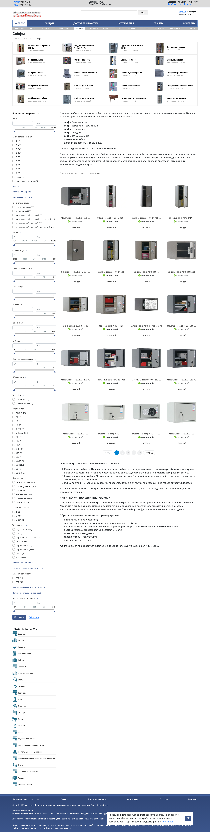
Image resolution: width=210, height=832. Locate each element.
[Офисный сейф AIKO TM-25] (111, 304)
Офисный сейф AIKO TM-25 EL (181, 272)
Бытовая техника (25, 785)
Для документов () (26, 486)
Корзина (182, 12)
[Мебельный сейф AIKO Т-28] (182, 412)
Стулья (21, 765)
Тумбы (21, 778)
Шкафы (33, 28)
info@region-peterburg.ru (179, 4)
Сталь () (20, 553)
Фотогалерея (126, 23)
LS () (18, 425)
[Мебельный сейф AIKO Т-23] (75, 412)
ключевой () (23, 211)
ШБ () (19, 457)
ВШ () (19, 437)
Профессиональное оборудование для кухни (36, 758)
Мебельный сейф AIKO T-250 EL (181, 326)
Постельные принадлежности (30, 752)
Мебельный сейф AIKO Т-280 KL (146, 380)
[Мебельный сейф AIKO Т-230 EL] (75, 196)
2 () (18, 145)
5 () (18, 157)
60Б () (19, 582)
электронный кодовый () (29, 223)
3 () (18, 149)
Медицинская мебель (27, 739)
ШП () (19, 468)
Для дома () (22, 399)
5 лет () (20, 519)
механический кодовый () (29, 215)
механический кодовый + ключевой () (35, 219)
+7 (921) (21, 4)
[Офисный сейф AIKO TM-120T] (111, 196)
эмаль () (21, 557)
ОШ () (19, 449)
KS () (18, 421)
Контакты (189, 23)
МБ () (19, 441)
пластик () (21, 541)
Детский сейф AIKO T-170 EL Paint (146, 326)
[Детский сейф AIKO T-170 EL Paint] (146, 304)
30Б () (19, 578)
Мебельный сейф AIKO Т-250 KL (181, 380)
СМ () (19, 453)
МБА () (19, 445)
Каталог (20, 23)
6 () (18, 161)
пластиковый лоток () (27, 181)
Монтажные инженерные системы (32, 745)
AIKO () (21, 413)
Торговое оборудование (28, 772)
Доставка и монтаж (85, 23)
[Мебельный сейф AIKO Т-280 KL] (146, 358)
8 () (18, 169)
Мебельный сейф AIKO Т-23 (75, 434)
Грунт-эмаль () (24, 529)
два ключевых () (25, 207)
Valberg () (22, 433)
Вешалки (190, 28)
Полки (20, 719)
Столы (106, 28)
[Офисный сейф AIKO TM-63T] (111, 250)
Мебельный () (24, 494)
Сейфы (79, 28)
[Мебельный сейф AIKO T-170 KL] (75, 358)
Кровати (45, 28)
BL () (18, 417)
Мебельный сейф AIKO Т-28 (181, 434)
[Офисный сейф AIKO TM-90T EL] (146, 196)
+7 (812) (21, 2)
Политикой (167, 821)
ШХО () (20, 472)
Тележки (119, 28)
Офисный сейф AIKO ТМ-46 (146, 272)
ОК (188, 818)
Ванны (20, 732)
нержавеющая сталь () (28, 537)
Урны (145, 28)
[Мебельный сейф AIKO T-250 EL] (182, 304)
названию (94, 173)
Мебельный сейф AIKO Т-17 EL (146, 434)
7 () (18, 165)
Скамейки (133, 28)
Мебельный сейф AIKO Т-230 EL (75, 218)
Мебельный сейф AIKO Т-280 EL (110, 380)
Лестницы (159, 28)
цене (82, 173)
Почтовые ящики (63, 28)
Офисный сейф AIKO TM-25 (110, 326)
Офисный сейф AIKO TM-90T (182, 218)
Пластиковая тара (25, 673)
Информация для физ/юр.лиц (26, 799)
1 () (19, 141)
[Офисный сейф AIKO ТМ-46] (146, 250)
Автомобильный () (25, 482)
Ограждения (175, 28)
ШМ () (20, 465)
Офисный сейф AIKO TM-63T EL (75, 272)
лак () (19, 533)
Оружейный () (24, 403)
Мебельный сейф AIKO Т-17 (110, 434)
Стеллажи (93, 28)
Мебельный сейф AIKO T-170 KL (75, 380)
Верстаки (19, 28)
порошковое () (24, 545)
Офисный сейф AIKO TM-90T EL (146, 218)
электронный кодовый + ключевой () (35, 227)
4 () (18, 153)
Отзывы (158, 23)
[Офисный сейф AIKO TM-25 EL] (182, 250)
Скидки (49, 23)
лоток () (20, 177)
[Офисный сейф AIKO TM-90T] (182, 196)
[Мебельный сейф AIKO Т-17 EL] (146, 412)
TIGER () (20, 429)
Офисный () (22, 502)
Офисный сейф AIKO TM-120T (111, 218)
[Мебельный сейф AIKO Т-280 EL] (111, 358)
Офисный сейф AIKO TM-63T (111, 272)
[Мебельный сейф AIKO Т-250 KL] (182, 358)
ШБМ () (20, 461)
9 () (18, 173)
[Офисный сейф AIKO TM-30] (75, 304)
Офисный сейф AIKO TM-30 (75, 326)
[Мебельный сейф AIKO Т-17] (111, 412)
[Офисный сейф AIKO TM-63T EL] (75, 250)
